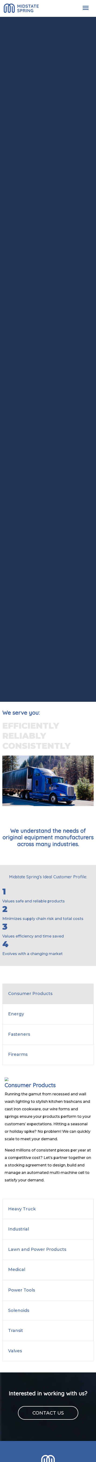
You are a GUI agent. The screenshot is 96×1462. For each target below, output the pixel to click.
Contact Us (48, 1413)
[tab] (48, 994)
